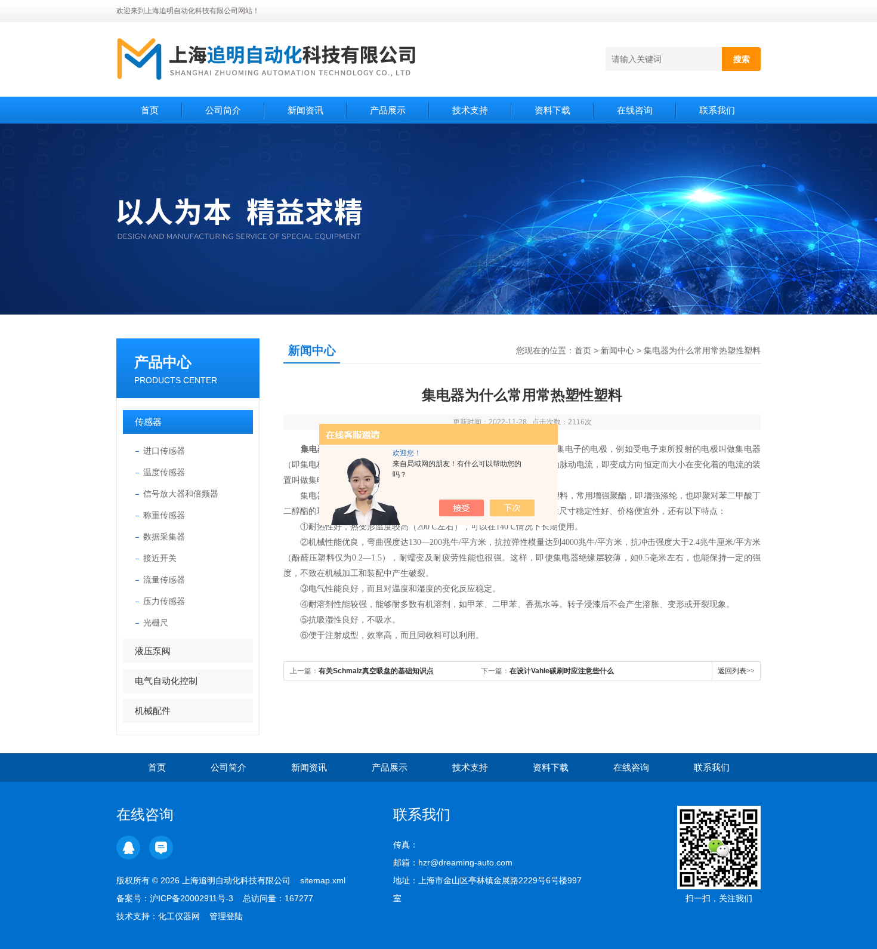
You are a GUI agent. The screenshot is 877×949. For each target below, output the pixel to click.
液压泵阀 (153, 651)
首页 (150, 110)
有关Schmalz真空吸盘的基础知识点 (376, 671)
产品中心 (163, 362)
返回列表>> (736, 671)
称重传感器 (164, 515)
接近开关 (160, 558)
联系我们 (717, 110)
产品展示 (388, 110)
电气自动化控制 (166, 681)
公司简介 (223, 110)
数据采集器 (164, 536)
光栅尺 (155, 622)
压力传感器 (164, 601)
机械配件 (153, 710)
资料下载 (552, 110)
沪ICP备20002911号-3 (191, 898)
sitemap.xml (322, 880)
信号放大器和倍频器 (180, 493)
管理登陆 (226, 916)
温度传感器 (164, 472)
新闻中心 (617, 350)
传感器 (148, 422)
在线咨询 (635, 110)
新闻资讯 (305, 110)
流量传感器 (164, 579)
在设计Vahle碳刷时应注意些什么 (561, 671)
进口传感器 (164, 450)
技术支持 (470, 110)
